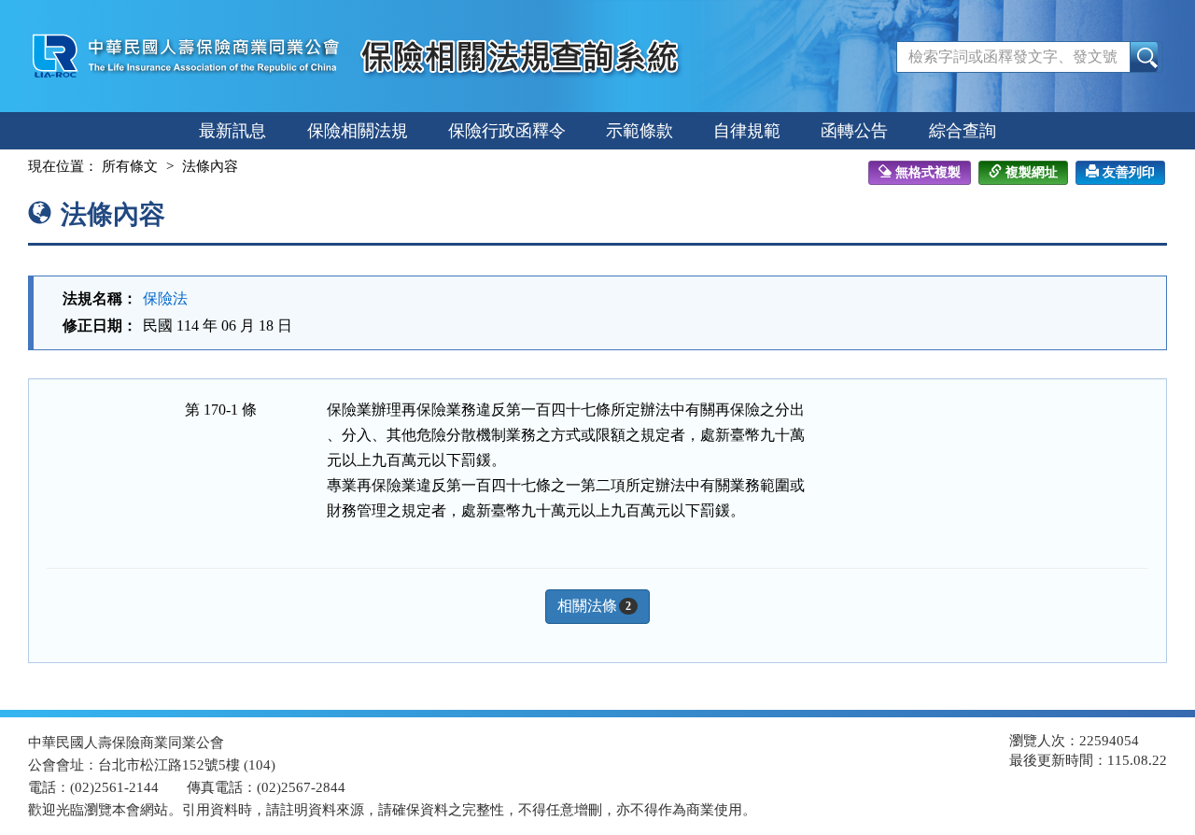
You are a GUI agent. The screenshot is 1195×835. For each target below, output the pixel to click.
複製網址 (1031, 172)
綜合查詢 (962, 130)
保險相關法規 (357, 130)
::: (11, 166)
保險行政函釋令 (507, 130)
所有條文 (130, 166)
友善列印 (1129, 172)
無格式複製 (928, 172)
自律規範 (746, 130)
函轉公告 (854, 130)
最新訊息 (232, 130)
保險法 (165, 298)
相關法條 (594, 606)
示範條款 (639, 130)
